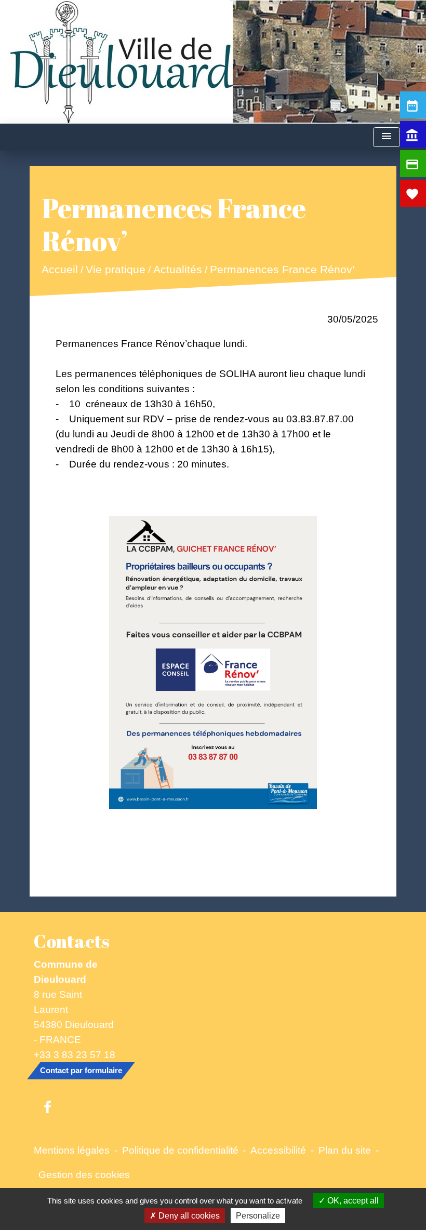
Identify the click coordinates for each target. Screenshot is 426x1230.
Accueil (60, 270)
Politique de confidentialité (180, 1150)
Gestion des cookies (84, 1174)
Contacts (72, 941)
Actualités (177, 270)
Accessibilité (278, 1150)
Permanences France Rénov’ (282, 270)
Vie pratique (115, 270)
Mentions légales (72, 1150)
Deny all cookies (188, 1215)
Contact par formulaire (81, 1070)
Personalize (258, 1215)
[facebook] (47, 1108)
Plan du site (344, 1150)
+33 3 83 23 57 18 (74, 1054)
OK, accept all (352, 1200)
